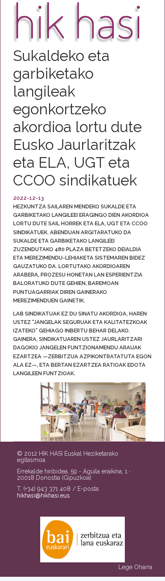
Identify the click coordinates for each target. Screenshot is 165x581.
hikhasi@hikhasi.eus (43, 495)
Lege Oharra (135, 567)
